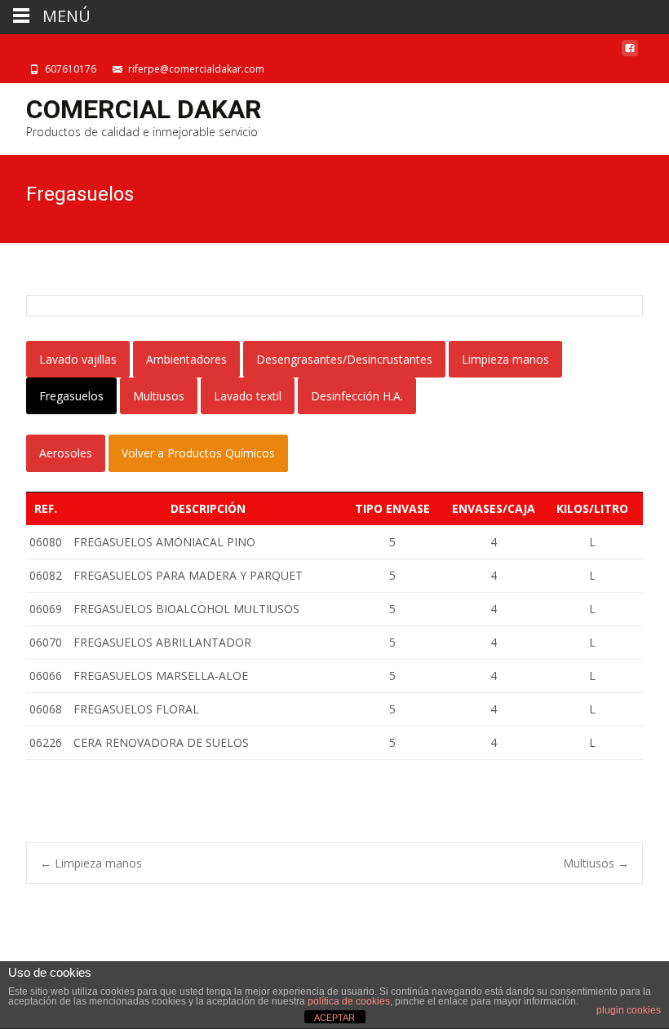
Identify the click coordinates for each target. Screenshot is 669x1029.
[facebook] (630, 52)
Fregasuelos (71, 396)
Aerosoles (65, 453)
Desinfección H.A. (357, 396)
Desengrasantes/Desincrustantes (344, 359)
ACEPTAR (334, 1017)
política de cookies (349, 1001)
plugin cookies (628, 1010)
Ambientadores (186, 359)
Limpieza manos (505, 359)
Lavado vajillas (78, 359)
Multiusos (158, 396)
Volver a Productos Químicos (198, 453)
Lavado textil (247, 396)
